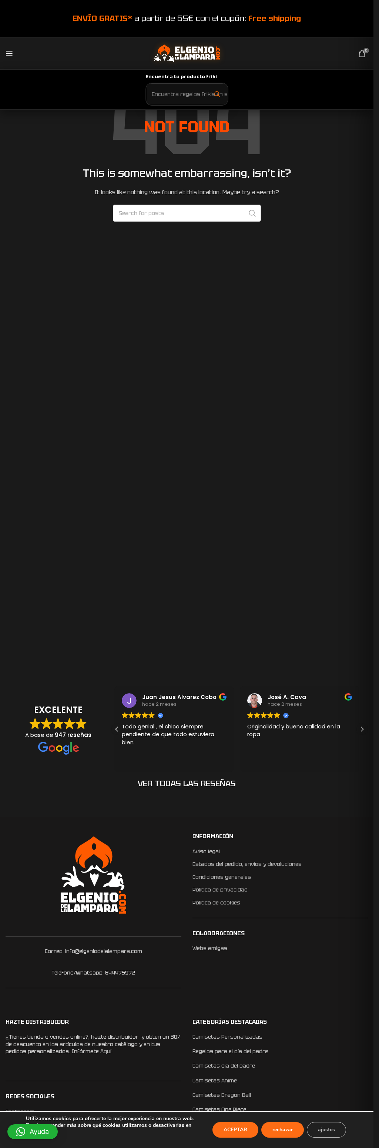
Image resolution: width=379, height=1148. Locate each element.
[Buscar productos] (217, 94)
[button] (362, 729)
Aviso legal (206, 851)
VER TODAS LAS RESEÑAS (187, 783)
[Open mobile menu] (9, 53)
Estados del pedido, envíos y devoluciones (247, 864)
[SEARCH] (252, 213)
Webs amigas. (210, 948)
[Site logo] (187, 52)
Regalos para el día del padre (230, 1051)
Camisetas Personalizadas (227, 1036)
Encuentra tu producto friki (181, 76)
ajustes (326, 1129)
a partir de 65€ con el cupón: (187, 18)
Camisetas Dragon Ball (221, 1095)
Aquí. (106, 1051)
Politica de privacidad (220, 889)
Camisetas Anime (214, 1080)
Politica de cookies (216, 902)
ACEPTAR (235, 1129)
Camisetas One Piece (219, 1109)
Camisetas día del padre (223, 1065)
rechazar (282, 1129)
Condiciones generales (221, 877)
